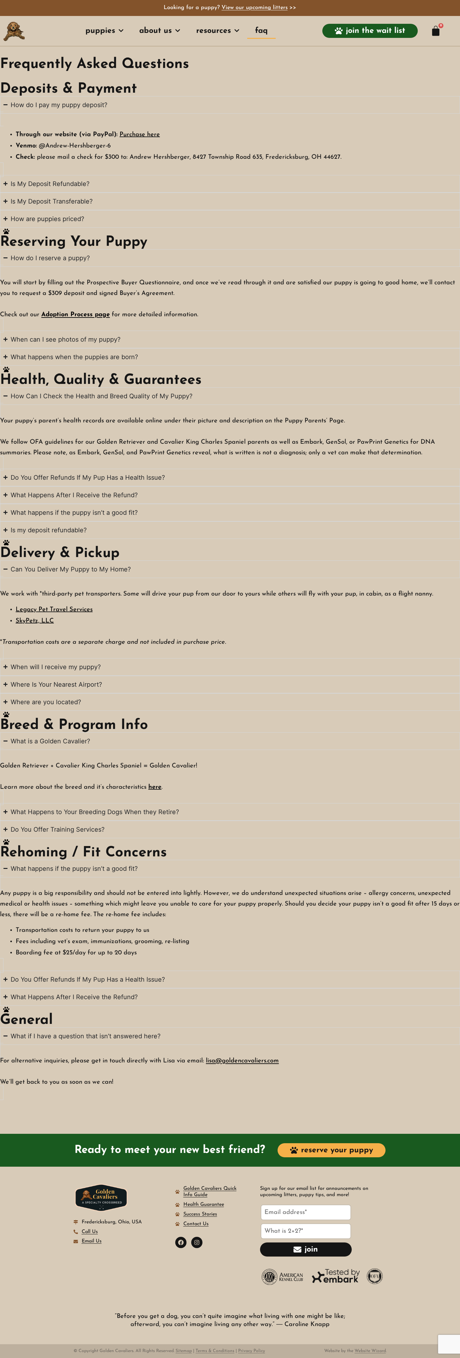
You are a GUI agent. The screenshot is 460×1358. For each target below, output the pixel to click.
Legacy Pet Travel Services (54, 610)
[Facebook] (181, 1242)
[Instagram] (196, 1242)
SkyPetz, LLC (35, 621)
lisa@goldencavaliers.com (242, 1061)
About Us (155, 31)
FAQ (261, 31)
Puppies (100, 31)
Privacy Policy (251, 1351)
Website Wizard (370, 1351)
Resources (213, 31)
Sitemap (184, 1351)
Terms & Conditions (215, 1351)
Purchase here (140, 135)
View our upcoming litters (255, 8)
